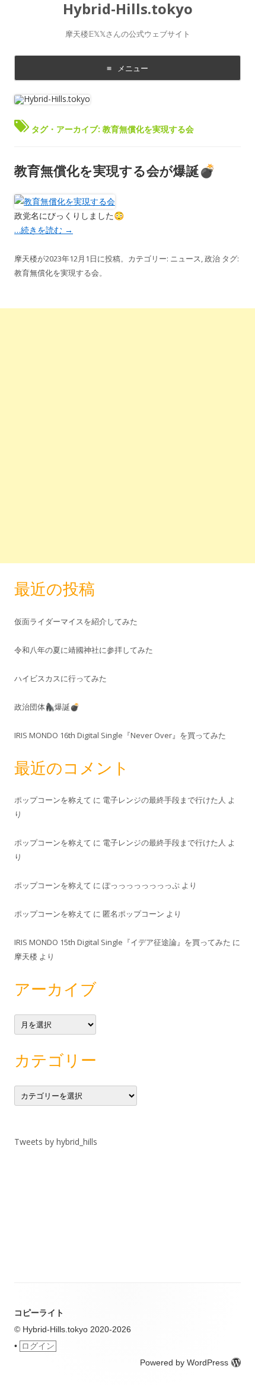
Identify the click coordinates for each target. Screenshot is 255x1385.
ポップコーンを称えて (52, 799)
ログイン (38, 1346)
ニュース (185, 258)
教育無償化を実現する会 (56, 272)
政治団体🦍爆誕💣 (46, 706)
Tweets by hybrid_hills (55, 1141)
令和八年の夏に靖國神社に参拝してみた (83, 649)
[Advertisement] (127, 435)
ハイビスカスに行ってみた (60, 678)
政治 (212, 258)
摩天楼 (25, 258)
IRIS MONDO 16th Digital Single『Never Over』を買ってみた (120, 735)
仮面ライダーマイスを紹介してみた (76, 621)
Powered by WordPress (184, 1362)
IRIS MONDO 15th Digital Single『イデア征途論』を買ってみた (122, 942)
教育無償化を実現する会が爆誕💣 (114, 170)
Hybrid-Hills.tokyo (128, 9)
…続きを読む (43, 229)
